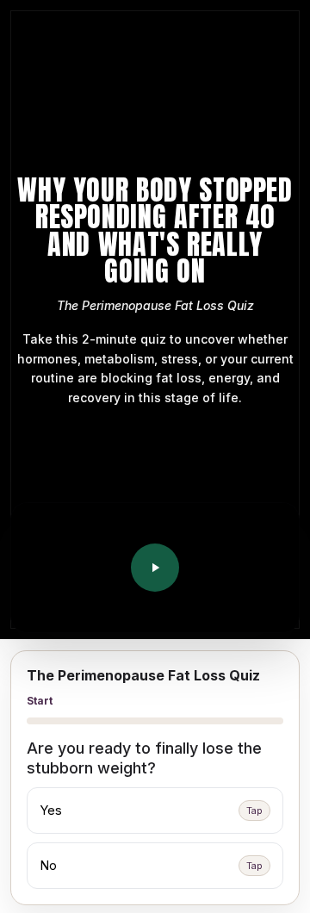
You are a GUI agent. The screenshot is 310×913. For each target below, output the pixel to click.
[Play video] (155, 567)
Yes (151, 810)
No (151, 865)
